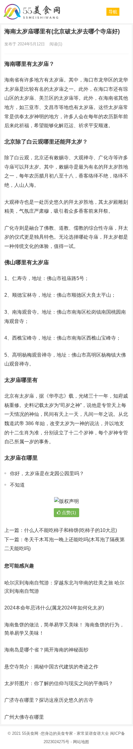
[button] (112, 12)
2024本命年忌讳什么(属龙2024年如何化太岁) (54, 607)
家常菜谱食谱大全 (93, 733)
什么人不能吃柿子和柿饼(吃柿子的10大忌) (70, 530)
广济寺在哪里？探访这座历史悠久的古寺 (48, 700)
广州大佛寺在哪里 (24, 717)
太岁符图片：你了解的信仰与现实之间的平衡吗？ (58, 683)
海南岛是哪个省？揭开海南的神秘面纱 (46, 649)
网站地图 (81, 741)
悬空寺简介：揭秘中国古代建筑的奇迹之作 (51, 666)
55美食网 (30, 733)
